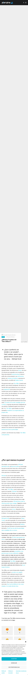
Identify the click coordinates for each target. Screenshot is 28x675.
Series (3, 336)
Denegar (14, 663)
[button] (25, 642)
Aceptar (14, 658)
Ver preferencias (14, 667)
